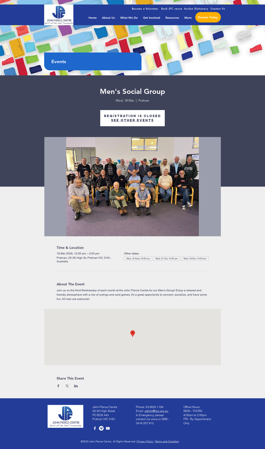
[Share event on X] (67, 385)
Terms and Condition (167, 441)
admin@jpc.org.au (156, 411)
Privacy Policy (145, 441)
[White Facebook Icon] (94, 428)
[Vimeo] (101, 428)
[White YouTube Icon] (107, 428)
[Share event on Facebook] (58, 385)
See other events (132, 120)
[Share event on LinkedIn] (76, 385)
